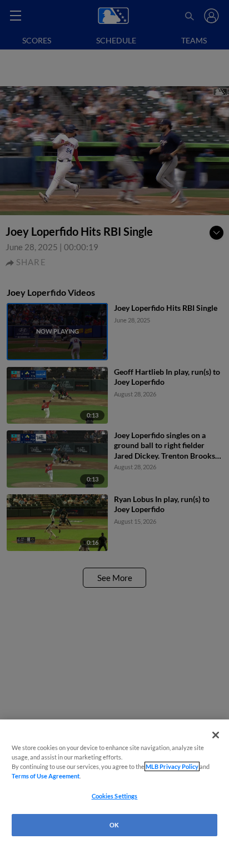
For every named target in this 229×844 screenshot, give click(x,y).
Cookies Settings (115, 796)
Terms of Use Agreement (45, 776)
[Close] (215, 735)
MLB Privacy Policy (172, 766)
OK (114, 824)
